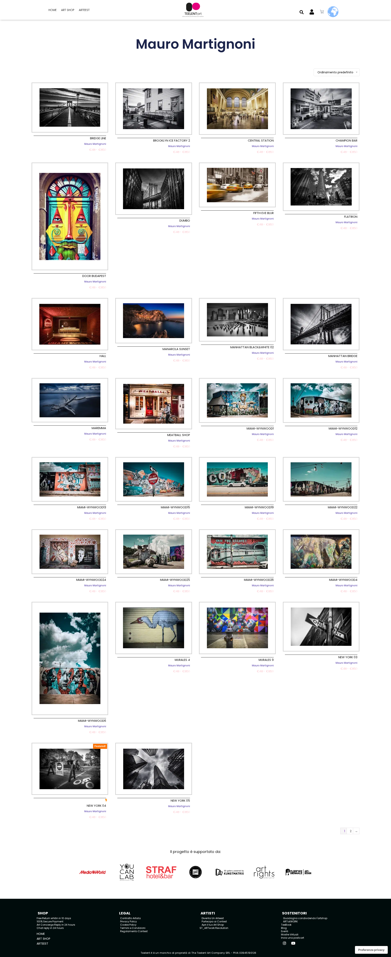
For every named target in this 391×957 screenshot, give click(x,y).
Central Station (261, 140)
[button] (302, 12)
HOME (52, 10)
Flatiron (350, 217)
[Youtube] (293, 943)
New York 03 (347, 657)
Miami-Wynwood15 (175, 507)
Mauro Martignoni (95, 144)
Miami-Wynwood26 (259, 580)
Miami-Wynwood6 (92, 721)
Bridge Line (98, 138)
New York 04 (96, 806)
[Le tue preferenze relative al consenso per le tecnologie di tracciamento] (371, 950)
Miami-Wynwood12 (343, 428)
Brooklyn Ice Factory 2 (171, 140)
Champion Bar (346, 140)
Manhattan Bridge (342, 356)
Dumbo (184, 221)
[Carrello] (322, 12)
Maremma (99, 428)
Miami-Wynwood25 (175, 580)
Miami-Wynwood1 (260, 428)
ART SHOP (67, 10)
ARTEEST (84, 10)
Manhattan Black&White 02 (252, 347)
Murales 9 (266, 660)
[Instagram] (284, 943)
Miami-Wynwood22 (342, 507)
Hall (103, 356)
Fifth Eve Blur (263, 213)
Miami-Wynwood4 (343, 580)
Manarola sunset (176, 349)
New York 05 (180, 801)
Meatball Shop (178, 435)
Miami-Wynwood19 (259, 507)
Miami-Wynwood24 (91, 580)
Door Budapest (94, 276)
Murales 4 (182, 660)
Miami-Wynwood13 (91, 507)
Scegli (70, 154)
